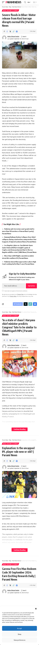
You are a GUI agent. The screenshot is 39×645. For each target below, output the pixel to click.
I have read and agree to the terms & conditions (15, 291)
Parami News (13, 2)
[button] (36, 609)
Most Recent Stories (10, 10)
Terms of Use (20, 294)
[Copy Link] (13, 31)
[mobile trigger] (4, 2)
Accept (19, 628)
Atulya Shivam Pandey (13, 36)
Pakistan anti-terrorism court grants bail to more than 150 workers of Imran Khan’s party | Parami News (18, 231)
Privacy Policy (13, 296)
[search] (25, 2)
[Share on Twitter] (10, 31)
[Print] (16, 31)
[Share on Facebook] (7, 31)
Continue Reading (19, 429)
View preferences (19, 640)
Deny (19, 634)
